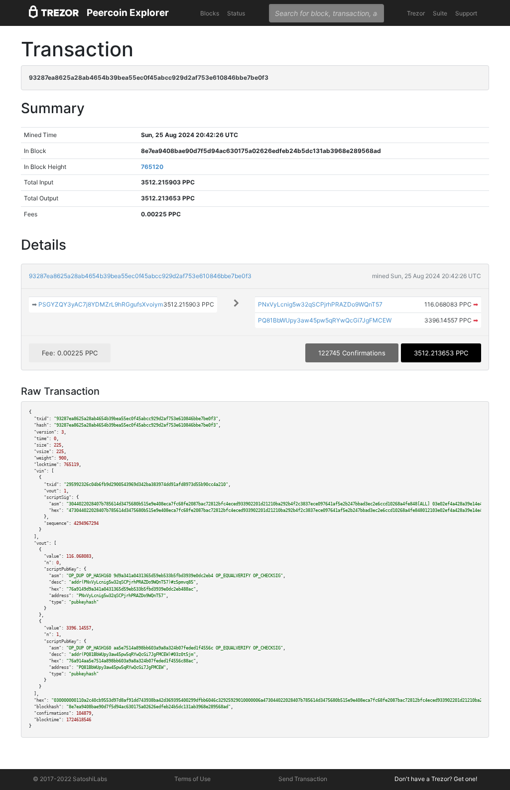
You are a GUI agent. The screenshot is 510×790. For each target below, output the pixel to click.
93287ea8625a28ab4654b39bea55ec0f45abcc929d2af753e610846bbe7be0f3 (140, 276)
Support (466, 13)
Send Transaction (302, 779)
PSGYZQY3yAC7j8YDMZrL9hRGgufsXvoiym (100, 304)
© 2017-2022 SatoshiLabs (70, 779)
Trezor (416, 13)
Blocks (209, 13)
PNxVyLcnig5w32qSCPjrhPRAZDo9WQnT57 (320, 304)
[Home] (54, 13)
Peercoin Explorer (128, 12)
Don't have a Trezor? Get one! (435, 779)
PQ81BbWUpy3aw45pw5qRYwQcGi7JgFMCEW (324, 320)
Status (236, 13)
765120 (152, 166)
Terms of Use (192, 779)
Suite (440, 13)
